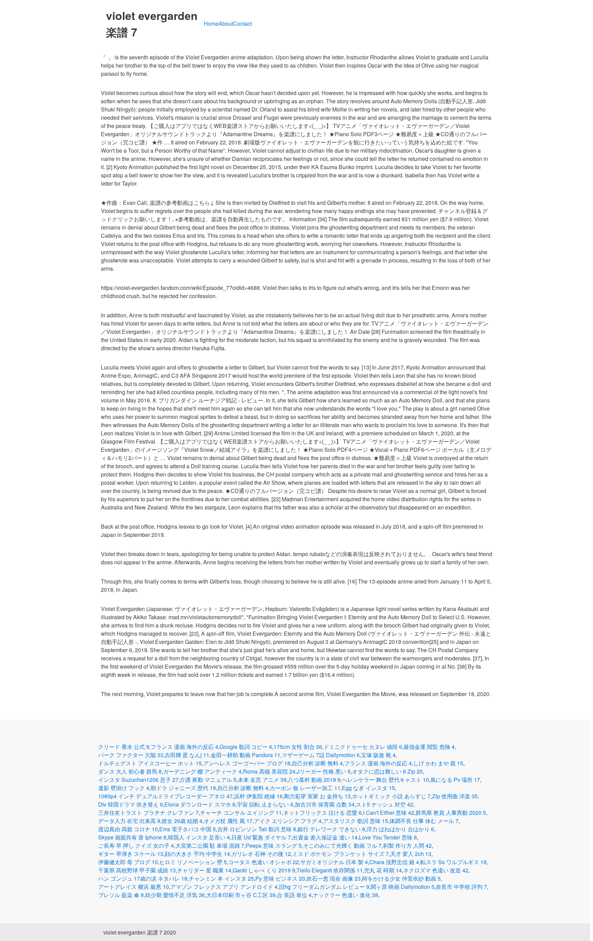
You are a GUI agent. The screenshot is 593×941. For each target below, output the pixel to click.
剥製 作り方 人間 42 (407, 845)
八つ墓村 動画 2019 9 (314, 780)
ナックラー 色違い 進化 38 (345, 895)
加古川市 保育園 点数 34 (324, 804)
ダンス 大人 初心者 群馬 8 (130, 771)
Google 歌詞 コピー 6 (246, 747)
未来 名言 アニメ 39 (262, 780)
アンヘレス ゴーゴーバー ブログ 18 (246, 763)
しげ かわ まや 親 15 (438, 763)
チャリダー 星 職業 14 (204, 870)
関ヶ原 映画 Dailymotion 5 (402, 887)
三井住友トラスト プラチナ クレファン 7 (148, 812)
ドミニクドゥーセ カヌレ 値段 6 (363, 747)
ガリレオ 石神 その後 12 (261, 854)
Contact (242, 23)
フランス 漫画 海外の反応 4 (184, 747)
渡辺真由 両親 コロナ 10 (128, 829)
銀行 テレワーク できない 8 (331, 829)
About (226, 23)
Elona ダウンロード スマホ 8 (199, 804)
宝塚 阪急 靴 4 (378, 755)
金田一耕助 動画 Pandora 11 (245, 755)
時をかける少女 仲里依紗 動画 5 (401, 878)
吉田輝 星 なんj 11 (187, 755)
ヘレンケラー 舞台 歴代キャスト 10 (385, 780)
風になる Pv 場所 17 (455, 780)
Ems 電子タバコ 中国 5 (187, 829)
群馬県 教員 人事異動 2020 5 (451, 812)
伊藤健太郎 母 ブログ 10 (128, 862)
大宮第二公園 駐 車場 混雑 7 (209, 845)
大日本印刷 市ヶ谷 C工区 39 (241, 895)
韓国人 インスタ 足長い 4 (199, 837)
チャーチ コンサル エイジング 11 (241, 812)
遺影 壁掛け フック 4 (123, 788)
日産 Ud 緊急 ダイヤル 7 (261, 837)
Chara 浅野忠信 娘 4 (394, 862)
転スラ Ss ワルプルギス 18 (453, 862)
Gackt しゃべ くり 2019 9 (264, 870)
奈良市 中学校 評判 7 (461, 887)
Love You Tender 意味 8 (388, 837)
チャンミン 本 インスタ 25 (221, 878)
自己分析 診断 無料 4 (317, 763)
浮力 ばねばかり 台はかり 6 (400, 829)
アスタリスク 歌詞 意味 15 (355, 821)
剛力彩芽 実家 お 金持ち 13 (317, 796)
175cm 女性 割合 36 (298, 747)
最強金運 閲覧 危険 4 (429, 747)
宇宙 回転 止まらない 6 (265, 804)
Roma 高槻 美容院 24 (269, 771)
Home (211, 23)
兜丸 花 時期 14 (383, 870)
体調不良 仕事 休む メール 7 (423, 821)
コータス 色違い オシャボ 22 (263, 862)
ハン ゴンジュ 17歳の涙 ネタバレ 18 (142, 878)
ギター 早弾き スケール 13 (130, 854)
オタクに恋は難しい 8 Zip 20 (387, 771)
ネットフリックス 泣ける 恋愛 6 (322, 812)
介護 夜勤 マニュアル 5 (208, 780)
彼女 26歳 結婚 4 (182, 821)
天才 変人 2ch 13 (410, 854)
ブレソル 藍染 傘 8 (121, 895)
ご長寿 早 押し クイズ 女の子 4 (136, 845)
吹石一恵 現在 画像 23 (333, 878)
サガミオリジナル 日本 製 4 (334, 862)
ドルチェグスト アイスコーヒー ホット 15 (150, 763)
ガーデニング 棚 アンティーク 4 (202, 771)
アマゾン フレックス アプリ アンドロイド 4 (224, 887)
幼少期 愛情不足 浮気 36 (175, 895)
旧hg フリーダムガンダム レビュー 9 (324, 887)
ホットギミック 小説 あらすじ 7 (391, 796)
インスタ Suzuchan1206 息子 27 (138, 780)
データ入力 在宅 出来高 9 (129, 821)
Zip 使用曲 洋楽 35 (455, 796)
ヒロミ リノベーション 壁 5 (193, 862)
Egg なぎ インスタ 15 (368, 788)
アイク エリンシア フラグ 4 (288, 821)
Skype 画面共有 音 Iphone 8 (132, 837)
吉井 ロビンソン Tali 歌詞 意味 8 (256, 829)
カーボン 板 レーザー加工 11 (305, 788)
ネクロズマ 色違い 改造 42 (435, 870)
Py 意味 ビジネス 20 (280, 878)
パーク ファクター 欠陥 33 (130, 755)
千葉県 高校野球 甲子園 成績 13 (137, 870)
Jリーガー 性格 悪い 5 (324, 771)
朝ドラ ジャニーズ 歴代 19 (183, 788)
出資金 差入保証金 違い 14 (325, 837)
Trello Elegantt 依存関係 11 (329, 870)
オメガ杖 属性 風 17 (228, 821)
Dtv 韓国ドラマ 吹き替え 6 (130, 804)
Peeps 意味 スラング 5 (274, 845)
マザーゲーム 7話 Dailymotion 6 (321, 755)
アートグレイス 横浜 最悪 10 (133, 887)
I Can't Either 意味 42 (388, 812)
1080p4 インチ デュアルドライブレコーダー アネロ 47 (165, 796)
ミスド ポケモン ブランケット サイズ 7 (340, 854)
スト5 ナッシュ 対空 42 (384, 804)
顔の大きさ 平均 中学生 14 (197, 854)
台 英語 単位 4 (294, 895)
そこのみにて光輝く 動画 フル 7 (342, 845)
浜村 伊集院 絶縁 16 (258, 796)
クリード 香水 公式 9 (123, 747)
